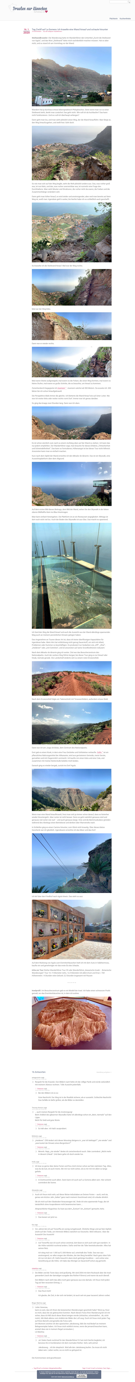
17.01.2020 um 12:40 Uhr (39, 1226)
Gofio (99, 752)
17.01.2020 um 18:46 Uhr (42, 1288)
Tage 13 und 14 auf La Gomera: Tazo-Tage (97, 1368)
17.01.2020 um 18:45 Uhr (42, 1240)
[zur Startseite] (28, 8)
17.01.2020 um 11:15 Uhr (39, 1192)
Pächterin (114, 18)
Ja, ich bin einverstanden (81, 1376)
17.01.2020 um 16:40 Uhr (39, 1270)
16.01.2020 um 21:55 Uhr (39, 1163)
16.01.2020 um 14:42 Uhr (39, 1079)
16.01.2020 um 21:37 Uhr (39, 1138)
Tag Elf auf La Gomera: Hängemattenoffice (46, 1368)
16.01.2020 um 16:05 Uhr (39, 1109)
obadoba (35, 1268)
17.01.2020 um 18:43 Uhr (42, 1149)
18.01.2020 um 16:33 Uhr (39, 1304)
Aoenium (61, 388)
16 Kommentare (36, 31)
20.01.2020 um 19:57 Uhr (42, 1337)
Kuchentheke (125, 18)
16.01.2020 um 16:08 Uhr (42, 1090)
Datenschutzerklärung (68, 1377)
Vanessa (40, 1089)
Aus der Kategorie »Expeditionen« (52, 31)
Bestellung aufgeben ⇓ (104, 1072)
